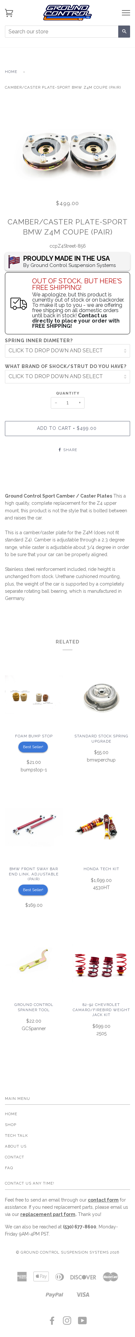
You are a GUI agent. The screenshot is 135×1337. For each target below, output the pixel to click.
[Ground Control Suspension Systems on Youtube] (82, 1322)
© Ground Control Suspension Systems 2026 (67, 1252)
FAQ (9, 1168)
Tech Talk (16, 1135)
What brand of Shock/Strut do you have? (65, 366)
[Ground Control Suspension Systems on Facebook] (52, 1322)
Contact (14, 1157)
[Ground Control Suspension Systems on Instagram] (67, 1322)
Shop (10, 1124)
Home (11, 71)
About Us (16, 1146)
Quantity (67, 393)
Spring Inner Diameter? (39, 340)
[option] (67, 146)
